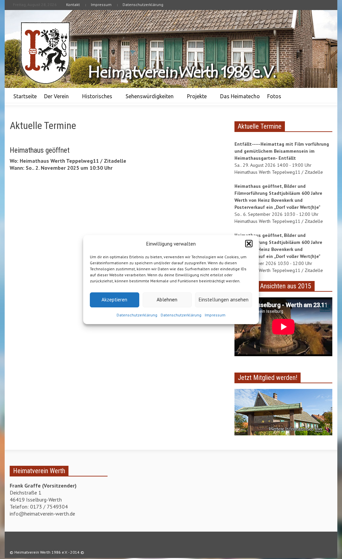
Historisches (95, 99)
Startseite (25, 96)
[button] (248, 243)
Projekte (195, 99)
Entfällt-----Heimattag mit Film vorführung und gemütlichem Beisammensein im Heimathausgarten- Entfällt (281, 151)
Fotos (272, 99)
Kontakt (73, 4)
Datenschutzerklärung (137, 314)
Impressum (215, 314)
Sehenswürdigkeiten (148, 99)
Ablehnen (167, 299)
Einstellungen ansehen (223, 299)
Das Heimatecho (240, 96)
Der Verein (54, 99)
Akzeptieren (114, 299)
